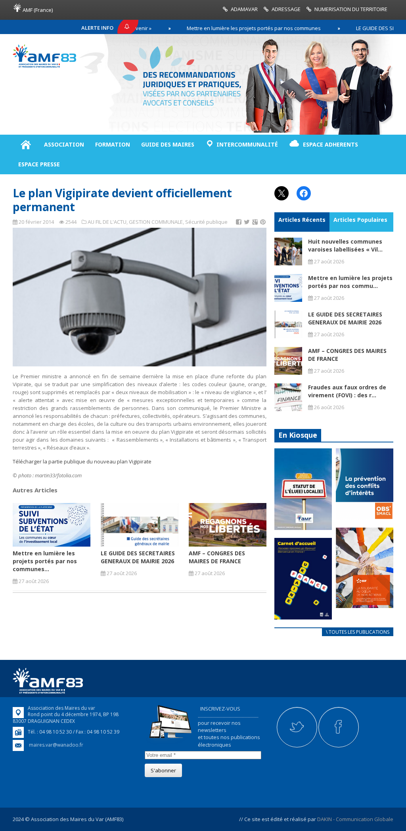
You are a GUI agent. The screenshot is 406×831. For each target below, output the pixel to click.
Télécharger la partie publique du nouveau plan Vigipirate (82, 461)
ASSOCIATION (64, 144)
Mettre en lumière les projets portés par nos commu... (350, 282)
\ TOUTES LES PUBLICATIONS (357, 632)
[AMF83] (44, 65)
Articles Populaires (360, 219)
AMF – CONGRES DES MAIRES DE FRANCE (217, 557)
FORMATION (112, 144)
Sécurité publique (206, 221)
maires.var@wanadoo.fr (56, 744)
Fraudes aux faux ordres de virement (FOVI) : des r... (347, 391)
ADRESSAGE (286, 9)
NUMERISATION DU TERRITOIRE (350, 9)
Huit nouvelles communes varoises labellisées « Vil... (345, 245)
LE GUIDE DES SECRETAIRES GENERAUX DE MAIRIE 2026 (138, 557)
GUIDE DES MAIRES (167, 144)
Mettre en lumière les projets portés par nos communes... (45, 561)
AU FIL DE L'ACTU (107, 221)
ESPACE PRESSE (39, 164)
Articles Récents (302, 219)
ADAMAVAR (244, 9)
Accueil (25, 144)
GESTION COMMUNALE (156, 221)
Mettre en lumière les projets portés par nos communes (226, 28)
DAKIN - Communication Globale (355, 819)
